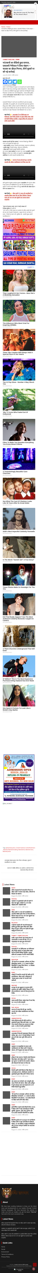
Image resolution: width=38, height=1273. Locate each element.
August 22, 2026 (16, 1089)
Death (13, 888)
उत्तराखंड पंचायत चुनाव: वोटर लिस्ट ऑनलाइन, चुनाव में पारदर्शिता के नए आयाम (18, 861)
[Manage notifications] (33, 1268)
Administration (16, 1018)
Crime (17, 59)
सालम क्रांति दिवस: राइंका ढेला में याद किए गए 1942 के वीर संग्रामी (23, 1001)
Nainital (5, 849)
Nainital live (21, 849)
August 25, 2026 (16, 956)
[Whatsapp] (19, 82)
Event (13, 972)
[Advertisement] (19, 734)
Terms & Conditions (7, 1254)
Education (15, 959)
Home (3, 1247)
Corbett (14, 935)
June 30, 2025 (7, 75)
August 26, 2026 (16, 896)
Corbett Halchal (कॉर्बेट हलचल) (21, 1264)
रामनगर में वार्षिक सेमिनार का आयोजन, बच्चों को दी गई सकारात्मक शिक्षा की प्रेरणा (20, 869)
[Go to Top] (35, 1265)
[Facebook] (5, 82)
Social (14, 998)
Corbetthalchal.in (30, 848)
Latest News (9, 884)
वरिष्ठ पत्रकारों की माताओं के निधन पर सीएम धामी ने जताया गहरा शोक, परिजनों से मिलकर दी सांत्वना (23, 892)
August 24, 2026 (16, 1015)
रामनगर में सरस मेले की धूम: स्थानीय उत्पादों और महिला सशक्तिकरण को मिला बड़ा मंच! (22, 1011)
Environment (5, 1252)
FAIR (13, 1007)
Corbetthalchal (9, 59)
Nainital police (7, 851)
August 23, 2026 (16, 1052)
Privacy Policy (5, 1257)
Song (13, 910)
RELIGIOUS (14, 922)
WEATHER (14, 985)
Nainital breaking (13, 849)
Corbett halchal (20, 848)
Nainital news (29, 849)
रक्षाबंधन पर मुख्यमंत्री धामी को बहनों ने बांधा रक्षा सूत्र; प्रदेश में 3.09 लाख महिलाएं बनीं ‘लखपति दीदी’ (22, 903)
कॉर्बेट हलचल (15, 75)
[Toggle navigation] (3, 22)
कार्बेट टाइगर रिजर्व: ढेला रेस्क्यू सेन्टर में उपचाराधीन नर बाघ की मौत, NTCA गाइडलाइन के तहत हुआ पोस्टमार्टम (22, 939)
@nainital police (10, 848)
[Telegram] (15, 82)
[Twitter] (10, 82)
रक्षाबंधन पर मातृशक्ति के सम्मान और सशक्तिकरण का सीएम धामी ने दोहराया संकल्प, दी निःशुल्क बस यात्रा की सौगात (22, 1048)
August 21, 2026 (16, 1129)
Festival (14, 899)
